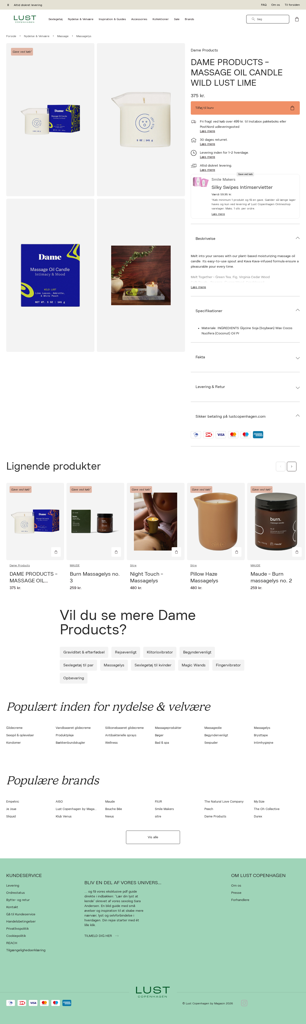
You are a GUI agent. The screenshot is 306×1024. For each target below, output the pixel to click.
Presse (236, 893)
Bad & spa (162, 742)
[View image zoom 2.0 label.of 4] (140, 119)
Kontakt (12, 907)
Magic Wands (194, 665)
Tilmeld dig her (98, 936)
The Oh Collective (266, 809)
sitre (158, 816)
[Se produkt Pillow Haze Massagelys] (216, 521)
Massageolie (213, 728)
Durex (258, 816)
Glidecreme (14, 728)
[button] (255, 214)
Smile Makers (164, 809)
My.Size (259, 801)
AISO (59, 801)
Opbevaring (73, 678)
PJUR (158, 801)
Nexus (109, 816)
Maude (110, 801)
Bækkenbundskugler (70, 742)
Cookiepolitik (16, 936)
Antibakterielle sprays (120, 735)
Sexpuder (211, 742)
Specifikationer (209, 311)
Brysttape (261, 735)
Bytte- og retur (18, 900)
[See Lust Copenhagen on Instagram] (244, 1003)
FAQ (264, 4)
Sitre (133, 565)
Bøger (159, 735)
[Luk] (228, 567)
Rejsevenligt (126, 652)
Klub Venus (63, 816)
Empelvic (12, 801)
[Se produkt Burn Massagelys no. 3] (95, 521)
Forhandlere (240, 900)
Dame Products (204, 50)
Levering (12, 885)
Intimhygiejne (263, 742)
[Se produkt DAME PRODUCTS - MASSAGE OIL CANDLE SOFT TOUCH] (35, 521)
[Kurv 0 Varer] (297, 19)
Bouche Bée (113, 809)
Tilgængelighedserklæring (25, 950)
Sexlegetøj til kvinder (153, 665)
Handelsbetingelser (21, 921)
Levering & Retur (210, 387)
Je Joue (11, 809)
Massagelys (114, 665)
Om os (275, 4)
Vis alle (153, 837)
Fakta (200, 357)
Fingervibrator (228, 665)
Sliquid (11, 816)
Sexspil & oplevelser (20, 735)
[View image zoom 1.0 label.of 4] (50, 119)
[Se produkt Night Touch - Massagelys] (156, 521)
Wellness (111, 742)
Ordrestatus (15, 893)
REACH (11, 943)
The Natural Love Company (224, 801)
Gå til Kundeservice (20, 914)
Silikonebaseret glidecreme (124, 728)
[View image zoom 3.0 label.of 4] (50, 275)
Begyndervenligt (197, 652)
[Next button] (291, 466)
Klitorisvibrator (160, 652)
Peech (208, 809)
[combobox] (267, 19)
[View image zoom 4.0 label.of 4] (140, 275)
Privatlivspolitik (17, 928)
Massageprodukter (168, 728)
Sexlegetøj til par (78, 665)
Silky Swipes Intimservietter (242, 187)
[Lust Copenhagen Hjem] (25, 19)
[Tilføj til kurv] (56, 552)
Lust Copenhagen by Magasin (77, 809)
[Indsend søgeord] (253, 19)
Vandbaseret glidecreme (73, 728)
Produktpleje (65, 735)
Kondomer (13, 742)
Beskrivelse (205, 239)
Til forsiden (292, 4)
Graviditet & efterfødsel (84, 652)
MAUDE (75, 565)
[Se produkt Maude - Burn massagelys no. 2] (276, 521)
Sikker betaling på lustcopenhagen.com (231, 416)
